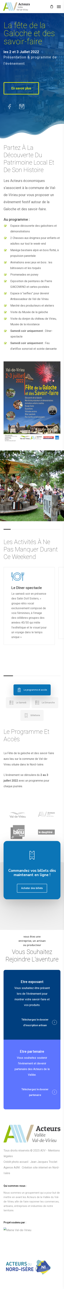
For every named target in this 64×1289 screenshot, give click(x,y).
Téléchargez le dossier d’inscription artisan (35, 1022)
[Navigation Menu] (59, 6)
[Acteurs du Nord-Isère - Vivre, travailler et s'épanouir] (32, 1269)
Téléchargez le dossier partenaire (35, 1092)
